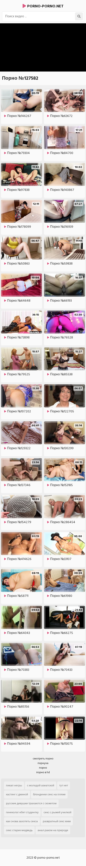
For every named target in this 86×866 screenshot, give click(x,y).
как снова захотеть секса (22, 821)
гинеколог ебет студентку (22, 812)
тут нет (63, 785)
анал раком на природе (53, 830)
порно (43, 767)
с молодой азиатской (40, 785)
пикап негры (14, 785)
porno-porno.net (45, 6)
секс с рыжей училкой (57, 812)
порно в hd (43, 772)
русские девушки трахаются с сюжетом (31, 803)
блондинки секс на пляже (49, 794)
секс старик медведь (19, 830)
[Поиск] (79, 16)
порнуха (43, 763)
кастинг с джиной (17, 794)
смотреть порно (43, 758)
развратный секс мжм (57, 821)
